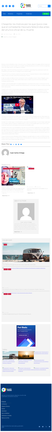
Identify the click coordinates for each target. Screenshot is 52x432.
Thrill (9, 269)
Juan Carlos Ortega (7, 34)
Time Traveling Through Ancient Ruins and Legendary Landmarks (19, 264)
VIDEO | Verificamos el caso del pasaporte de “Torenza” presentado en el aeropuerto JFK (13, 189)
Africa (5, 244)
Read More (5, 195)
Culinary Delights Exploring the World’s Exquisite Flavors (17, 314)
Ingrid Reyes (30, 186)
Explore (5, 269)
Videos (18, 168)
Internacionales (12, 168)
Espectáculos (9, 19)
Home (2, 19)
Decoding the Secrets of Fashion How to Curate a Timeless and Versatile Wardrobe (23, 289)
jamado (4, 186)
